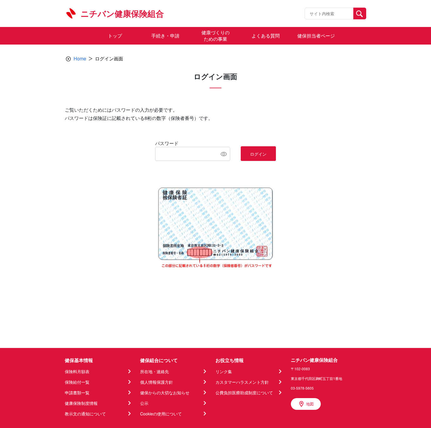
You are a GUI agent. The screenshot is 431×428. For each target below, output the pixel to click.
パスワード (167, 143)
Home (80, 58)
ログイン (258, 154)
